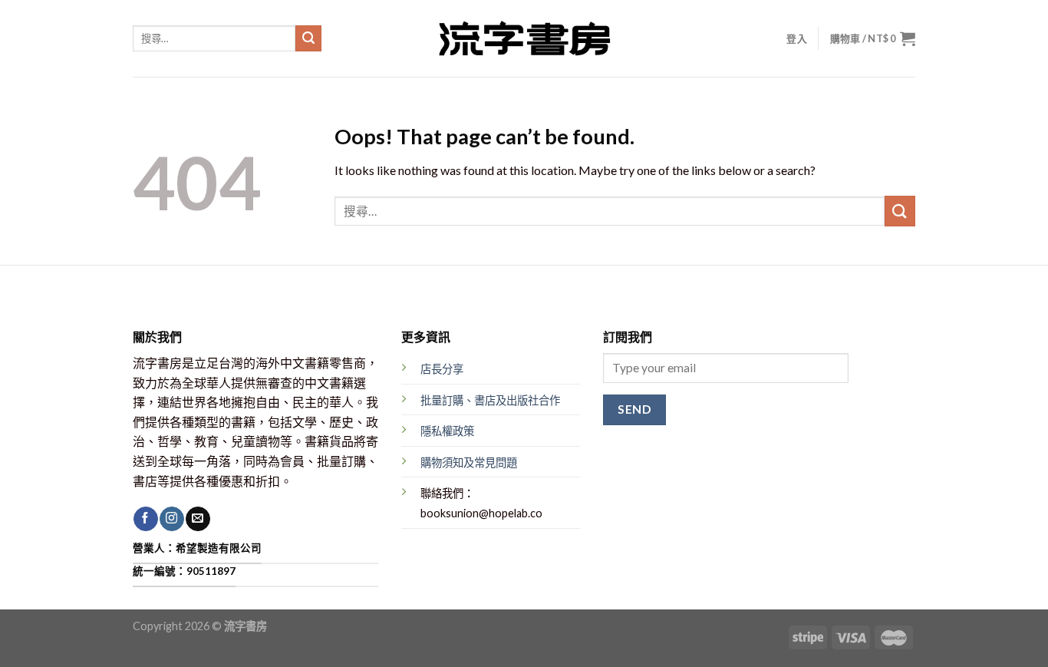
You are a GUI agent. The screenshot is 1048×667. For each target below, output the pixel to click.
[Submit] (308, 38)
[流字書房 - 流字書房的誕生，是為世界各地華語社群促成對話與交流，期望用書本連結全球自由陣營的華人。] (524, 38)
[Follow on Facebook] (145, 519)
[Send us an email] (197, 519)
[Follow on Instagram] (171, 519)
